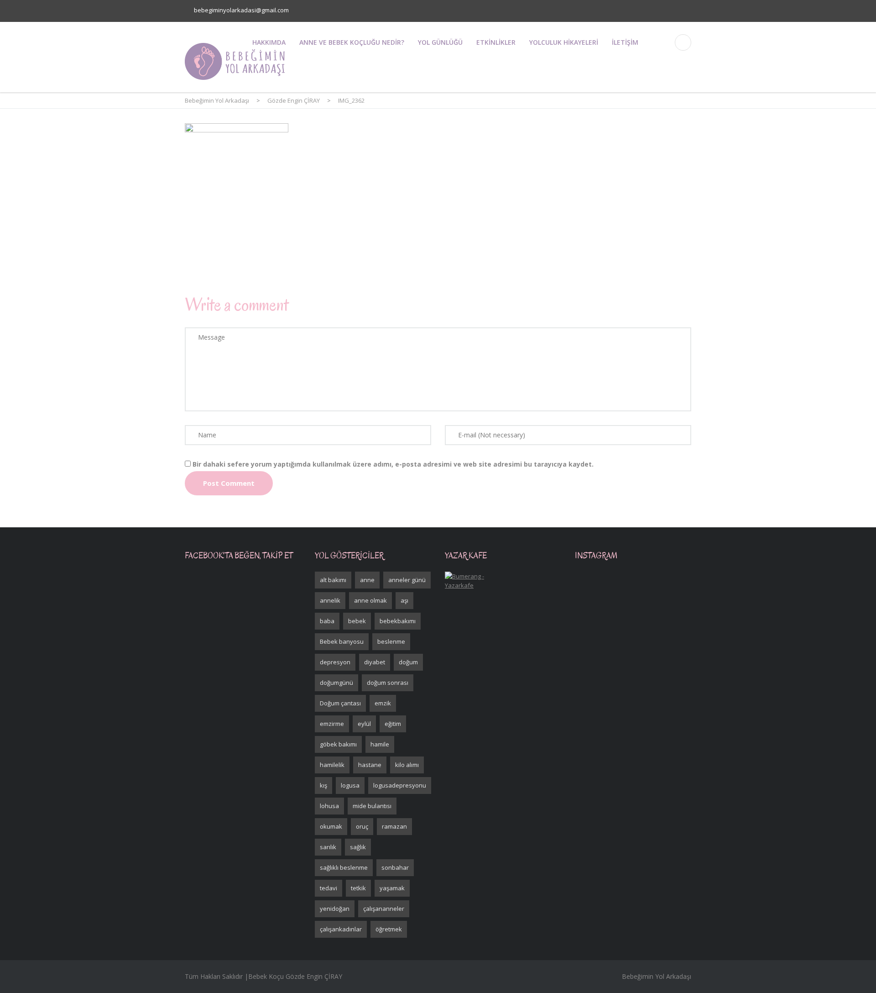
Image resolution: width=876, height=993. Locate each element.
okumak (331, 826)
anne (367, 580)
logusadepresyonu (399, 785)
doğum (408, 662)
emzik (383, 703)
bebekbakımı (398, 621)
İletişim (625, 42)
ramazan (394, 826)
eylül (364, 724)
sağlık (358, 847)
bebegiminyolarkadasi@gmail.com (241, 10)
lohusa (329, 806)
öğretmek (388, 929)
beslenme (391, 641)
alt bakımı (333, 580)
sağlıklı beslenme (344, 867)
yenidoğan (334, 908)
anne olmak (370, 600)
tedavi (328, 888)
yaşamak (392, 888)
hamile (379, 744)
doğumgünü (336, 682)
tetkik (358, 888)
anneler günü (407, 580)
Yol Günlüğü (440, 42)
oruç (362, 826)
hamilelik (332, 765)
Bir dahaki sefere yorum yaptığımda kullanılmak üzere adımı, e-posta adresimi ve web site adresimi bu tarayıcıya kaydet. (393, 464)
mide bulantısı (372, 806)
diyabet (374, 662)
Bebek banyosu (342, 641)
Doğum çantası (340, 703)
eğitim (393, 724)
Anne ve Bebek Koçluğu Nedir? (351, 42)
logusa (350, 785)
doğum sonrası (387, 682)
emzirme (332, 724)
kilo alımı (407, 765)
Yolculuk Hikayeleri (563, 42)
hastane (369, 765)
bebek (357, 621)
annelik (330, 600)
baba (327, 621)
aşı (404, 600)
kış (323, 785)
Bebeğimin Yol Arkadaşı (656, 976)
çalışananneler (383, 908)
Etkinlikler (496, 42)
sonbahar (395, 867)
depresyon (335, 662)
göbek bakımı (338, 744)
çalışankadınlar (341, 929)
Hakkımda (269, 42)
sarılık (328, 847)
